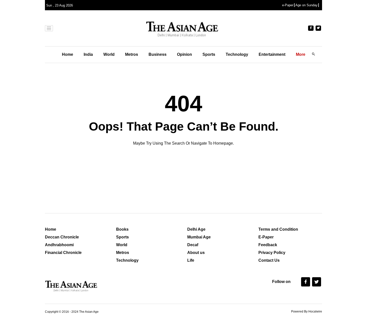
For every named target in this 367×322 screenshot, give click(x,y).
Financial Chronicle (63, 252)
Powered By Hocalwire (306, 311)
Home (67, 54)
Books (122, 229)
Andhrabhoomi (59, 245)
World (109, 54)
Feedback (267, 245)
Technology (237, 54)
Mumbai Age (199, 237)
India (88, 54)
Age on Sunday (306, 5)
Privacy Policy (271, 252)
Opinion (184, 54)
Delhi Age (196, 229)
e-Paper (287, 5)
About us (196, 252)
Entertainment (272, 54)
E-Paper (266, 237)
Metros (131, 54)
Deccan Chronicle (62, 237)
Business (158, 54)
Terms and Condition (278, 229)
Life (190, 260)
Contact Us (269, 260)
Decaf (192, 245)
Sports (208, 54)
